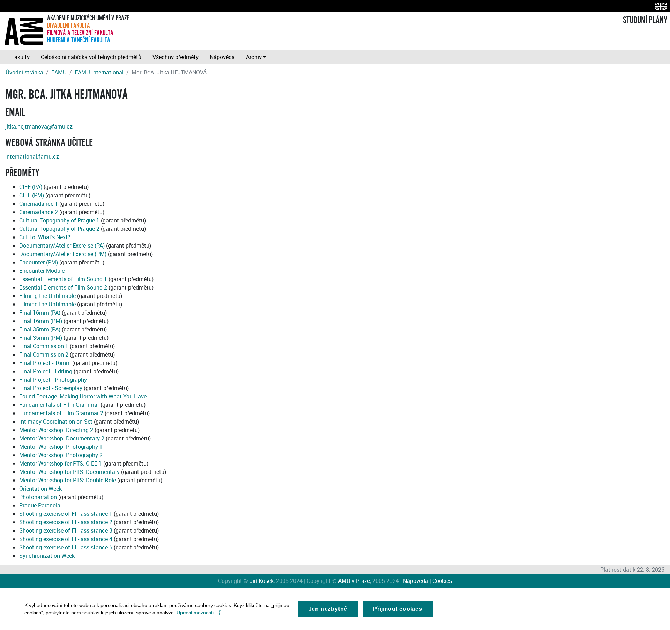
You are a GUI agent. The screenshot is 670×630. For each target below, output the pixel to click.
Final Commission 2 (43, 354)
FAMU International (99, 72)
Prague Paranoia (39, 505)
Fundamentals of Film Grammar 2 (61, 413)
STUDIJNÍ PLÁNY (645, 20)
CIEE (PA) (30, 187)
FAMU (59, 72)
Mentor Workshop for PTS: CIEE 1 (60, 463)
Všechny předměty (175, 57)
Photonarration (38, 497)
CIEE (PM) (31, 195)
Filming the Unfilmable (47, 296)
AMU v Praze (354, 581)
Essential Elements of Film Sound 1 (63, 279)
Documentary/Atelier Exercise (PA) (62, 245)
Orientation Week (40, 488)
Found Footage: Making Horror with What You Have (83, 396)
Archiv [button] (254, 57)
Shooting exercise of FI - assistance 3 (65, 530)
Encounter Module (42, 270)
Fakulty (20, 57)
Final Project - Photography (53, 379)
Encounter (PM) (38, 262)
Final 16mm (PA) (39, 312)
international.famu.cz (32, 156)
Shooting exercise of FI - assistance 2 (65, 522)
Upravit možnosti (195, 612)
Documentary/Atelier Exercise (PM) (62, 254)
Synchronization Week (47, 555)
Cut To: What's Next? (44, 237)
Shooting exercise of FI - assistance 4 (65, 539)
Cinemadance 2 (38, 212)
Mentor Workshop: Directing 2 (56, 430)
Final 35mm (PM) (40, 338)
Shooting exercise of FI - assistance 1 (65, 514)
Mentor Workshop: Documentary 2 (61, 438)
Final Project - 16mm (45, 363)
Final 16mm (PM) (40, 321)
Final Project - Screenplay (50, 388)
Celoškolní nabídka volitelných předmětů (91, 57)
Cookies (442, 581)
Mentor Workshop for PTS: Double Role (67, 480)
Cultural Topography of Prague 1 (59, 220)
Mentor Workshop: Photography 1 (61, 446)
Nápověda (222, 57)
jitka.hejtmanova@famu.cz (39, 126)
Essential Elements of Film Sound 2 (63, 287)
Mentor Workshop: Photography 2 (61, 455)
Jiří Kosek (262, 581)
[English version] (659, 6)
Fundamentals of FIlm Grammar (59, 405)
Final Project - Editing (45, 371)
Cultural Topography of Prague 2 (59, 229)
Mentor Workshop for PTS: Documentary (69, 472)
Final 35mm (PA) (39, 329)
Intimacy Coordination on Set (55, 421)
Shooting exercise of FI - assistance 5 (65, 547)
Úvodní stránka (24, 72)
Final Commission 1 (43, 346)
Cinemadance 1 (38, 203)
